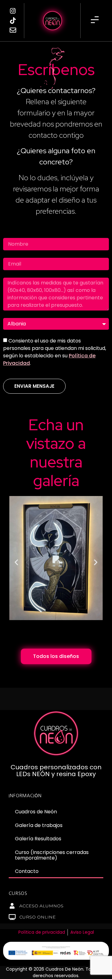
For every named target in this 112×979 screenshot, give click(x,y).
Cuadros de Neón (36, 811)
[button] (16, 562)
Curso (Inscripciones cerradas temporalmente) (52, 855)
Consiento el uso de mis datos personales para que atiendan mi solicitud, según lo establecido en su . (54, 352)
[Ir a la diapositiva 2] (53, 633)
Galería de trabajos (39, 825)
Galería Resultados (38, 838)
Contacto (27, 871)
